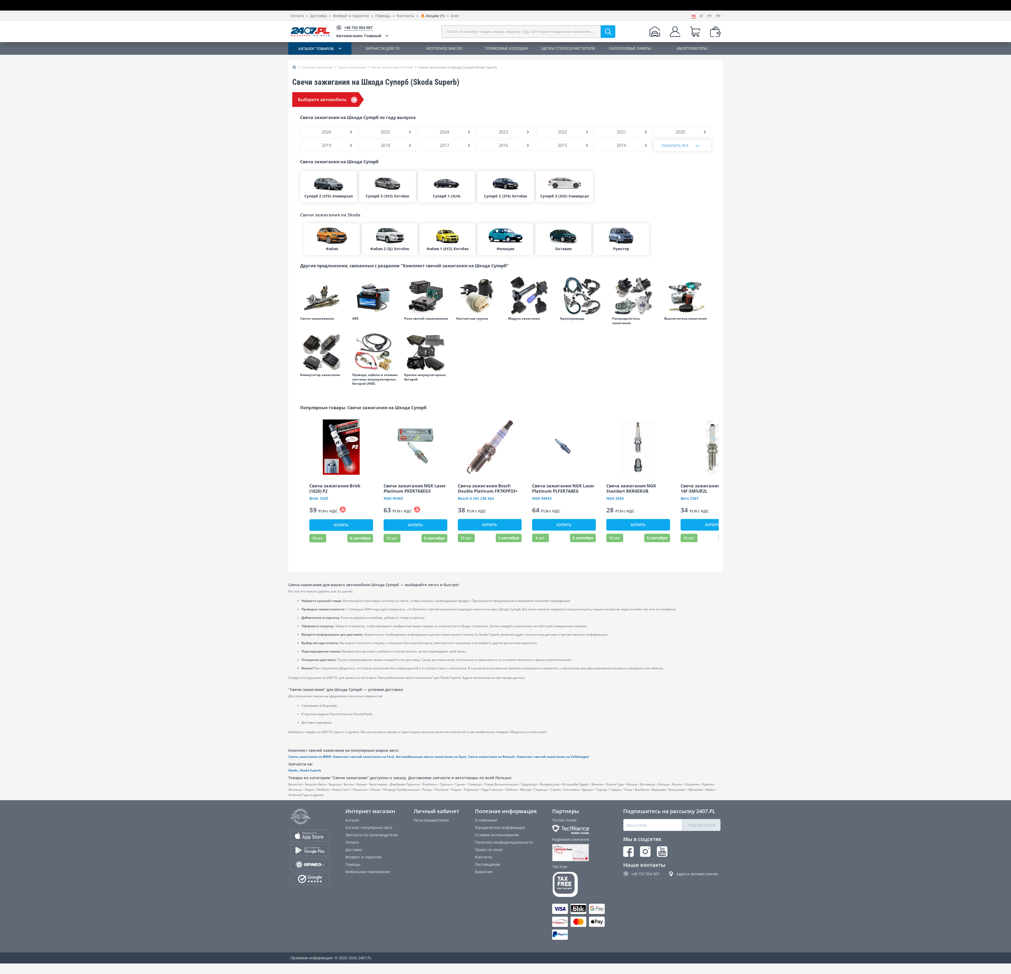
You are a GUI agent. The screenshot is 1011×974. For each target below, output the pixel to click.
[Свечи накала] (323, 296)
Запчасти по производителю (371, 834)
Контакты (405, 16)
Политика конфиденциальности (504, 842)
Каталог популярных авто (368, 827)
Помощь (382, 16)
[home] (294, 67)
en (709, 15)
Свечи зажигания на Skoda (392, 67)
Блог (455, 16)
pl (701, 15)
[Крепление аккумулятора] (427, 352)
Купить (341, 524)
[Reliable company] (579, 852)
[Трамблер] (635, 296)
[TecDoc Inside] (579, 829)
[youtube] (662, 851)
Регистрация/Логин (431, 820)
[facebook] (628, 851)
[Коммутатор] (323, 352)
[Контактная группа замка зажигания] (479, 296)
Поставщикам (487, 864)
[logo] (310, 31)
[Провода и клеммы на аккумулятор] (375, 352)
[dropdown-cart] (695, 31)
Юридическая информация (500, 827)
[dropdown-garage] (655, 31)
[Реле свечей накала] (427, 296)
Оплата (297, 16)
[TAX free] (579, 884)
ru (694, 15)
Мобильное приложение (367, 871)
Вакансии (483, 871)
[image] (341, 447)
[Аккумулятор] (375, 296)
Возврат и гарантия (351, 16)
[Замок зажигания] (687, 296)
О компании (486, 820)
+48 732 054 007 (645, 873)
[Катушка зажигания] (531, 296)
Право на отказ (489, 849)
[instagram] (645, 851)
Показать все (675, 145)
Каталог (352, 820)
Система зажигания (317, 67)
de (718, 15)
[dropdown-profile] (675, 31)
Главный (358, 35)
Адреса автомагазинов (697, 873)
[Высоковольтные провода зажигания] (583, 296)
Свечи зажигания (352, 67)
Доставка (318, 16)
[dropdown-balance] (715, 31)
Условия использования (497, 834)
